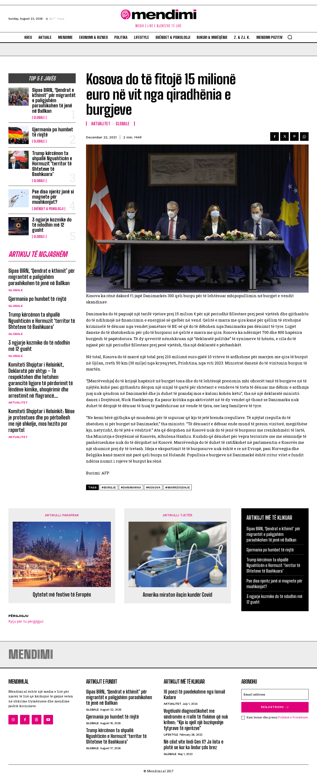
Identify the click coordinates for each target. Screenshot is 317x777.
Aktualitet (18, 402)
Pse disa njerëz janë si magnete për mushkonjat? (53, 197)
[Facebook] (274, 136)
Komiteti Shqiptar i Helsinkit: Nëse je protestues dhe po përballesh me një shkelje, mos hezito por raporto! (41, 420)
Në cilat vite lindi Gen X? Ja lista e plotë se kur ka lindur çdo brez (193, 744)
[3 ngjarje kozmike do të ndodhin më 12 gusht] (18, 226)
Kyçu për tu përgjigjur (26, 621)
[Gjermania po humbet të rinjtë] (18, 135)
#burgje (109, 487)
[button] (290, 37)
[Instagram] (13, 719)
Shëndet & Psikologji (49, 208)
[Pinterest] (294, 136)
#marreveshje (177, 487)
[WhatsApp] (304, 136)
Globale (39, 117)
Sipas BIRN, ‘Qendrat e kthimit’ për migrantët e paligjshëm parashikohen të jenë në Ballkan (54, 100)
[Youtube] (48, 719)
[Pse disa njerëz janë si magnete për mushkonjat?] (18, 198)
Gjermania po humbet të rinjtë (52, 132)
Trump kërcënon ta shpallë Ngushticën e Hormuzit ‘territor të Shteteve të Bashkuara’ (52, 163)
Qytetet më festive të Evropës (62, 595)
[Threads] (36, 719)
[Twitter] (284, 136)
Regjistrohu (272, 707)
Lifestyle (171, 734)
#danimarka (131, 487)
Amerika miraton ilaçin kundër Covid (177, 595)
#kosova (153, 487)
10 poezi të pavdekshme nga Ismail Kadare (194, 694)
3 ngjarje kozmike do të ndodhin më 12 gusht (52, 225)
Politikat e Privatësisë (293, 717)
